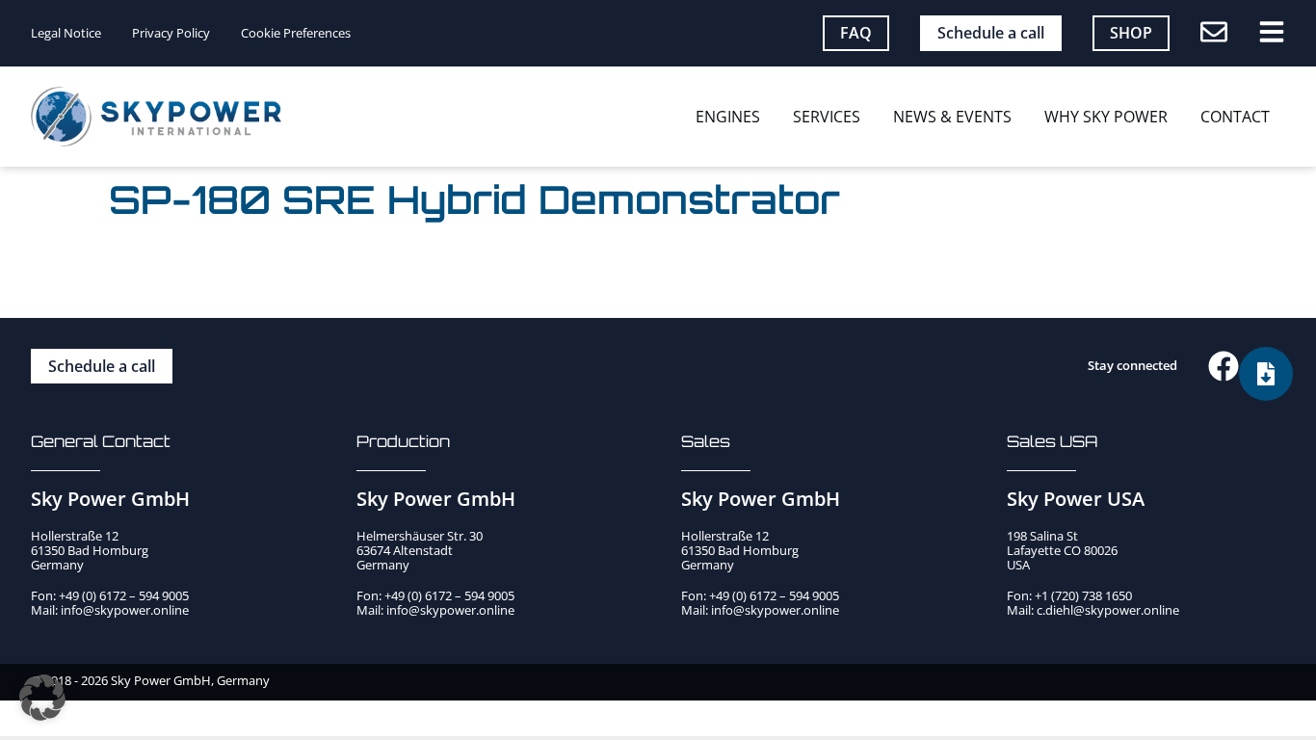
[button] (42, 697)
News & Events (952, 116)
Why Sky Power (1106, 116)
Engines (728, 116)
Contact (1235, 116)
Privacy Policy (171, 33)
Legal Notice (66, 33)
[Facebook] (1223, 366)
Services (826, 116)
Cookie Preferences (296, 33)
